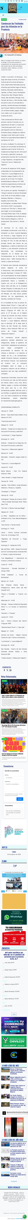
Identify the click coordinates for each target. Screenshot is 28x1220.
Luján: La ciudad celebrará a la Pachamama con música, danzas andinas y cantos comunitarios (13, 696)
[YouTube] (22, 1)
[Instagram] (17, 1)
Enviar (20, 799)
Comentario (7, 781)
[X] (11, 1)
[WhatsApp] (9, 1)
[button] (6, 1)
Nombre (6, 775)
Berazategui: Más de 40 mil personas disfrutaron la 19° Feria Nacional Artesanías (13, 725)
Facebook (14, 1181)
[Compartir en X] (7, 670)
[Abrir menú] (3, 15)
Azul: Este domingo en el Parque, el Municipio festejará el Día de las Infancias (12, 754)
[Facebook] (14, 1)
